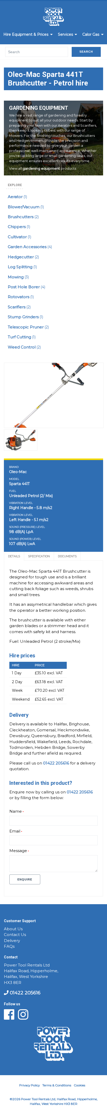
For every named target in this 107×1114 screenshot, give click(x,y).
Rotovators (21, 297)
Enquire (24, 879)
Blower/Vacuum (26, 207)
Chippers (19, 226)
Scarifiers (19, 307)
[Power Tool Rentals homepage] (53, 18)
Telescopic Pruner (28, 327)
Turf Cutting (22, 337)
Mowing (18, 277)
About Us (13, 929)
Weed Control (24, 347)
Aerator (17, 196)
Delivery (12, 940)
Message (18, 850)
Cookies (79, 1085)
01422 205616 (25, 993)
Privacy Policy (29, 1085)
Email (14, 831)
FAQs (9, 946)
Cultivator (19, 237)
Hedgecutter (23, 257)
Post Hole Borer (26, 287)
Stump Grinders (25, 317)
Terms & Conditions (56, 1085)
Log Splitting (22, 267)
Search (86, 51)
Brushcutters (23, 217)
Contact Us (15, 934)
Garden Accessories (30, 246)
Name (15, 811)
